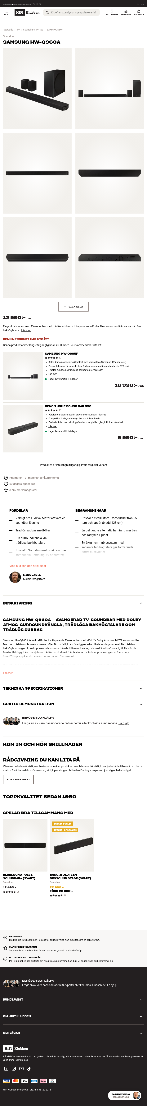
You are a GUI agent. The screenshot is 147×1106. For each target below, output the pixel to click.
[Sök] (47, 12)
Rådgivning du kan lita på (41, 760)
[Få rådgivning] (136, 1095)
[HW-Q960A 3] (37, 173)
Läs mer (140, 3)
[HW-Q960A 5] (37, 257)
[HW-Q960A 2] (109, 88)
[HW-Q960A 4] (109, 173)
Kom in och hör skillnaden (42, 744)
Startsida (8, 29)
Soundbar (9, 36)
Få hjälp (123, 723)
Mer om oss (22, 1050)
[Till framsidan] (27, 12)
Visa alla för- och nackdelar (27, 566)
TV (18, 29)
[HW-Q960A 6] (109, 257)
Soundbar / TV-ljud (33, 29)
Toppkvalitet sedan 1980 (39, 775)
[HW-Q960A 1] (37, 88)
